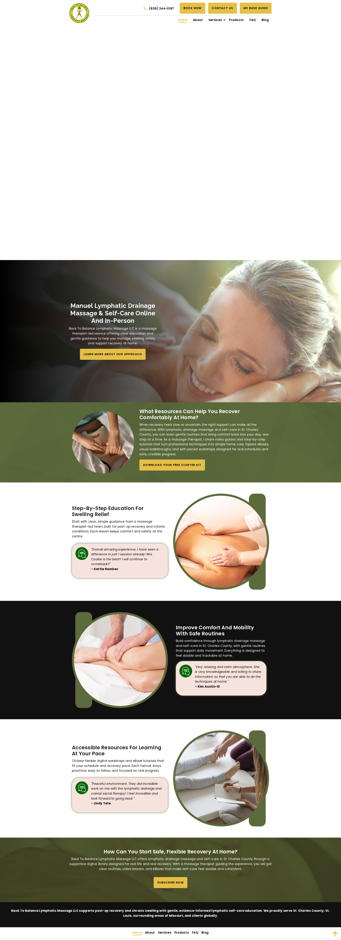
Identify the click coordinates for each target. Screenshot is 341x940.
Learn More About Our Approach (113, 354)
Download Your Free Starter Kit (172, 465)
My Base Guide (255, 8)
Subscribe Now (170, 882)
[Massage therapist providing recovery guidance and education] (221, 541)
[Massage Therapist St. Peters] (103, 442)
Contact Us (222, 8)
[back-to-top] (333, 933)
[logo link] (79, 13)
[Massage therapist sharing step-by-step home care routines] (221, 778)
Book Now (192, 8)
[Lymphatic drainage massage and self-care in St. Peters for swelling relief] (120, 660)
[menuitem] (182, 20)
